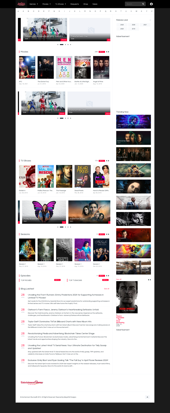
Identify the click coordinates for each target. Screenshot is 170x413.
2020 (122, 29)
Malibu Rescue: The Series (47, 190)
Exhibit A (22, 190)
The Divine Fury (43, 81)
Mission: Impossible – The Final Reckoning (120, 319)
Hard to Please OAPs (100, 190)
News (95, 4)
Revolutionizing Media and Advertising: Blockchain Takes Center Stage (61, 333)
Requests (75, 4)
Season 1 (22, 264)
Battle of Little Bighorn (83, 81)
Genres (32, 4)
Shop (85, 4)
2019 (133, 29)
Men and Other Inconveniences (68, 81)
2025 (122, 25)
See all (102, 51)
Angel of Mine (98, 81)
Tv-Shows (59, 4)
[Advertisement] (64, 138)
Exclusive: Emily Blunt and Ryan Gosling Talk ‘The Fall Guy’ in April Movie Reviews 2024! (68, 360)
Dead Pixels (79, 190)
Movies (45, 4)
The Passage (61, 190)
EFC (20, 81)
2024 (133, 25)
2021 (145, 25)
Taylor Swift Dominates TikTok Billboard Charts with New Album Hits (59, 321)
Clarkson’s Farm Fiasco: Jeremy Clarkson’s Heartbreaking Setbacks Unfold (63, 310)
